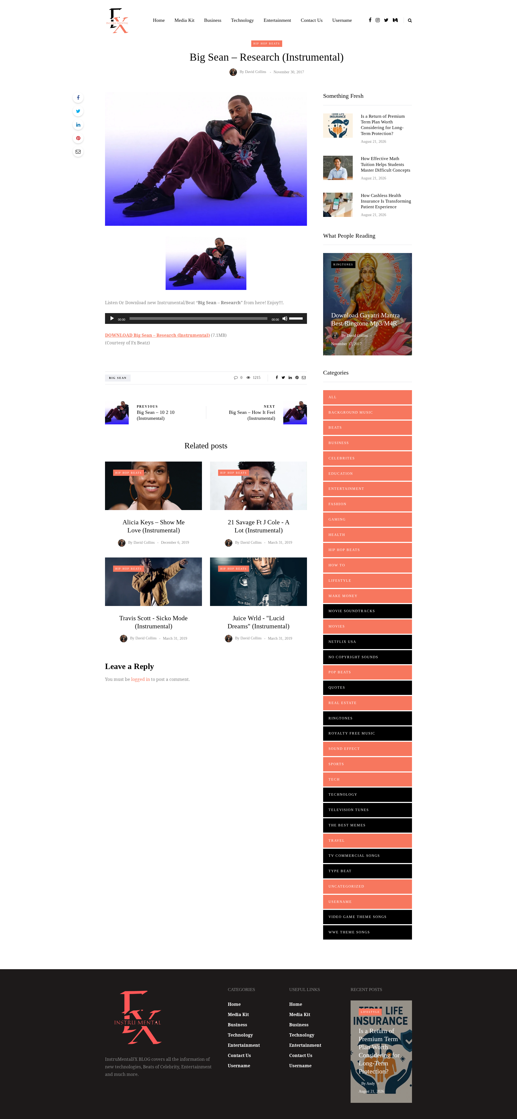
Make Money (343, 596)
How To (337, 565)
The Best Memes (347, 825)
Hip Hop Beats (266, 43)
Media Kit (184, 20)
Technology (242, 20)
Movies (337, 626)
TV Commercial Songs (354, 856)
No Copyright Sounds (353, 657)
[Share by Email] (78, 151)
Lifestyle (340, 580)
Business (212, 20)
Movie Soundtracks (352, 611)
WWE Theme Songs (349, 932)
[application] (206, 318)
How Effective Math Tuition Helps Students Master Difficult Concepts (385, 164)
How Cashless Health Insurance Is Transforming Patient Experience (386, 201)
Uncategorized (346, 886)
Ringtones (343, 264)
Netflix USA (342, 642)
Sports (336, 764)
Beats (335, 427)
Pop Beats (340, 672)
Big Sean (118, 377)
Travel (337, 841)
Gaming (337, 519)
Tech (334, 779)
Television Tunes (349, 810)
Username (342, 20)
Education (341, 474)
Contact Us (312, 20)
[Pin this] (78, 138)
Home (159, 20)
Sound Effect (344, 749)
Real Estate (343, 703)
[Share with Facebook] (78, 97)
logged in (140, 679)
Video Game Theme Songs (358, 917)
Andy (370, 1084)
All (333, 397)
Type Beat (340, 871)
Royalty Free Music (352, 733)
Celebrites (342, 458)
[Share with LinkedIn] (78, 124)
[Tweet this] (78, 111)
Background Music (351, 412)
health (337, 535)
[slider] (296, 318)
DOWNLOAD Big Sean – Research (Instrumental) (157, 335)
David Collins (255, 72)
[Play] (112, 318)
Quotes (337, 687)
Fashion (338, 504)
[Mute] (285, 318)
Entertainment (277, 20)
